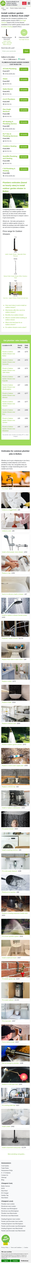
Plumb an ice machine (9, 892)
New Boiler (4, 1197)
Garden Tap (4, 1195)
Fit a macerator (6, 1021)
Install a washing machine (10, 850)
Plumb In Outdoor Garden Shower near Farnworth (8, 362)
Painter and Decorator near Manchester (13, 1230)
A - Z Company (5, 1173)
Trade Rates (5, 1168)
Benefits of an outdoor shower (14, 315)
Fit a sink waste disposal (9, 871)
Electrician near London (8, 1206)
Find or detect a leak (8, 1042)
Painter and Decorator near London (12, 1221)
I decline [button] (15, 1260)
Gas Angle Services (24, 39)
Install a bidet (6, 1126)
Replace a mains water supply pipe (12, 765)
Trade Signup (24, 3)
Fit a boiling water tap (8, 1105)
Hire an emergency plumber (10, 1063)
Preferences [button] (24, 1260)
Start (26, 51)
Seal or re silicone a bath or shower (13, 594)
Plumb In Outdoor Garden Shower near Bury (8, 412)
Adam (5, 79)
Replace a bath (6, 702)
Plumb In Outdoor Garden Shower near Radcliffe (8, 379)
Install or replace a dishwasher (11, 808)
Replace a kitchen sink (9, 723)
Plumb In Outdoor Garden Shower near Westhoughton (8, 387)
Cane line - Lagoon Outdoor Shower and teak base (15, 298)
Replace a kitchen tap (8, 786)
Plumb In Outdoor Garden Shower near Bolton (8, 354)
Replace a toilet (7, 681)
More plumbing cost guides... (16, 1154)
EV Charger (5, 1193)
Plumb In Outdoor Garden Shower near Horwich (8, 404)
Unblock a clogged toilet (9, 510)
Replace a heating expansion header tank (14, 913)
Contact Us (4, 1175)
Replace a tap (6, 573)
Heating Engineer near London (10, 1219)
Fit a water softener (8, 1000)
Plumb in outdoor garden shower (12, 744)
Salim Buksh (8, 89)
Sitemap (3, 1177)
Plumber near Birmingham (9, 1208)
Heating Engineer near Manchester (12, 1228)
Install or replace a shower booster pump (14, 615)
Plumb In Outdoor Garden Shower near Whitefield (8, 429)
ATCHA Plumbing (9, 69)
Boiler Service (5, 1186)
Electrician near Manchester (9, 1215)
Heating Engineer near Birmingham (12, 1223)
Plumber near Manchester (9, 1213)
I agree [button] (6, 1260)
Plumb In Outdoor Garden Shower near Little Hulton (8, 370)
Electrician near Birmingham (10, 1211)
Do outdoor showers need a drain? (15, 327)
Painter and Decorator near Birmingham (13, 1226)
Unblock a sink (6, 531)
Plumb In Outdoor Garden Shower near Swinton (8, 420)
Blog (2, 1180)
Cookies (26, 1247)
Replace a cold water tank (10, 1084)
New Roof (4, 1190)
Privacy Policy (5, 1247)
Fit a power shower (8, 829)
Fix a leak (5, 489)
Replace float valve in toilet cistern (12, 659)
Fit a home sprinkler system (10, 936)
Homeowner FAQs (7, 1170)
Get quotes (23, 69)
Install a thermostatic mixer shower (12, 552)
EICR (3, 1188)
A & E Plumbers (9, 99)
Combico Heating (7, 26)
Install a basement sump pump (11, 1147)
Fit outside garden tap (8, 979)
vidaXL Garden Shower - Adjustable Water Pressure (7, 43)
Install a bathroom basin (9, 957)
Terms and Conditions (16, 1247)
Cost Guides (5, 1166)
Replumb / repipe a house (10, 638)
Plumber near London (8, 1204)
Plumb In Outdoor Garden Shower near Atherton (8, 395)
